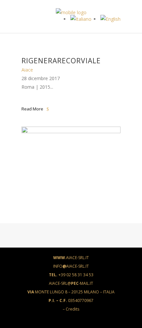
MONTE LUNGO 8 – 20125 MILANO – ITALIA (71, 292)
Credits (72, 309)
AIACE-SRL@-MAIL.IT (71, 283)
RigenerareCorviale (61, 60)
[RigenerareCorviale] (71, 131)
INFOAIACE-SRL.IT (71, 266)
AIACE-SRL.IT (71, 257)
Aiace (27, 70)
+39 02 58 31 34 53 (71, 275)
